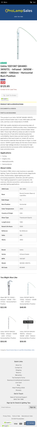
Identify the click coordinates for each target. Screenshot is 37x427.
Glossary (18, 390)
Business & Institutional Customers (18, 380)
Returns (18, 372)
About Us (18, 365)
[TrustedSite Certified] (5, 99)
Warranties (18, 375)
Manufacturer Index (27, 416)
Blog (18, 385)
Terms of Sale (16, 416)
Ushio (33, 350)
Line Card (18, 382)
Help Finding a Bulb (18, 388)
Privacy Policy (7, 416)
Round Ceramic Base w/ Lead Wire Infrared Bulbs (18, 350)
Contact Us (18, 367)
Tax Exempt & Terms (18, 377)
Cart (34, 2)
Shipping (18, 370)
